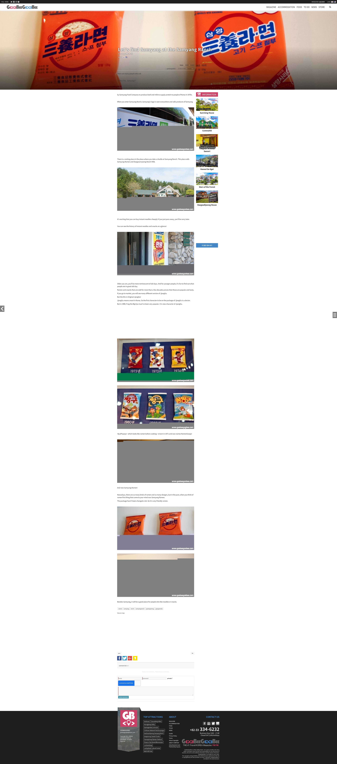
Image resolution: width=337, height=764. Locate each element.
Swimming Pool (211, 147)
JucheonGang (148, 745)
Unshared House (206, 127)
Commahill (207, 130)
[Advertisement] (155, 322)
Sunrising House (207, 113)
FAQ (2, 2)
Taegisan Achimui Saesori (207, 149)
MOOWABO (123, 739)
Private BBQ (201, 109)
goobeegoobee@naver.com (127, 732)
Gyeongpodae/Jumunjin (151, 727)
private (169, 678)
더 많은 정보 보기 (207, 245)
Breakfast (207, 109)
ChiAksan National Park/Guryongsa (154, 730)
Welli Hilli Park (148, 751)
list (192, 653)
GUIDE (171, 733)
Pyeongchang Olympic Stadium (153, 739)
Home (181, 65)
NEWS (314, 7)
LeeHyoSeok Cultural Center (152, 748)
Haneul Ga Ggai (207, 169)
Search (330, 6)
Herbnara (146, 721)
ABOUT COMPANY (174, 743)
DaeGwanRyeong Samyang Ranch (153, 733)
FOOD (299, 7)
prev (119, 653)
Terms (171, 738)
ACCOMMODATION (286, 7)
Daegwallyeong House (207, 205)
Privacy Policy (173, 736)
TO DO (307, 7)
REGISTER (316, 2)
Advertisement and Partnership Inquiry (174, 746)
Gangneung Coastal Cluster (152, 736)
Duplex (199, 127)
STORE (6, 2)
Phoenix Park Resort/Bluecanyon (153, 742)
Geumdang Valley (156, 721)
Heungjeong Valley (149, 724)
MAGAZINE (271, 7)
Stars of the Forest (207, 187)
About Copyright (173, 740)
